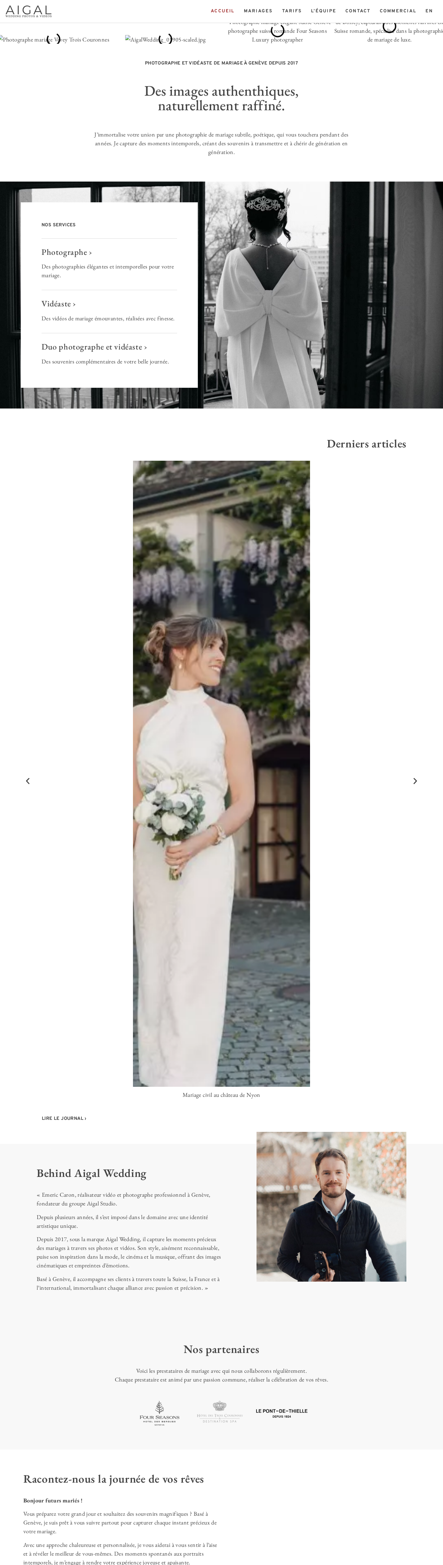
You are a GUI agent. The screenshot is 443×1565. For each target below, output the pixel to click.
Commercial (398, 11)
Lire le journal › (64, 1119)
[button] (28, 781)
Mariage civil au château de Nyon (221, 1094)
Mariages (258, 11)
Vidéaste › (59, 303)
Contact (358, 11)
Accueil (223, 11)
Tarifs (292, 11)
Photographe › (67, 251)
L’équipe (323, 11)
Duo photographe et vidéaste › (94, 346)
